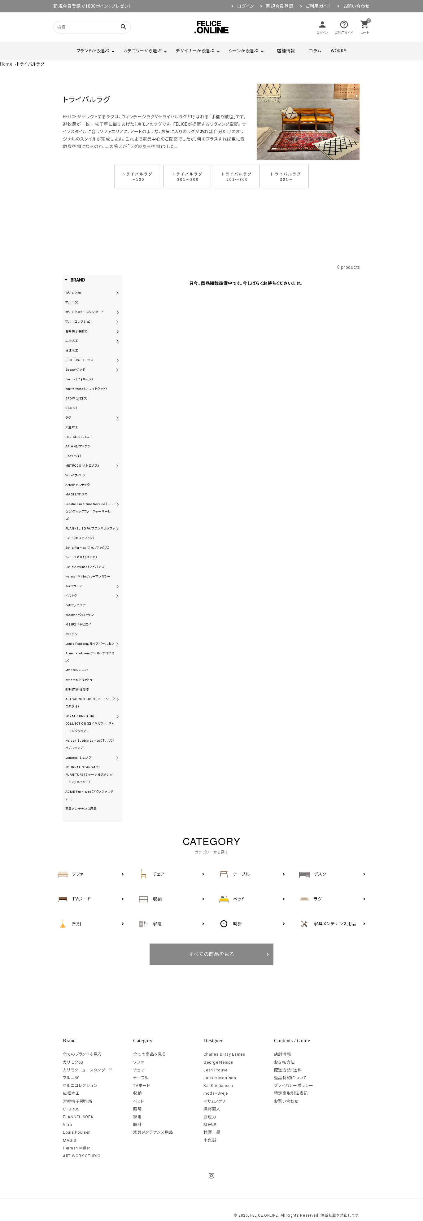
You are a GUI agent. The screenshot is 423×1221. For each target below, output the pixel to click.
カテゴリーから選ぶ (142, 50)
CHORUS (71, 1109)
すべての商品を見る (211, 954)
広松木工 (71, 1093)
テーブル (141, 1077)
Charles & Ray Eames (224, 1054)
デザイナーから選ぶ (195, 50)
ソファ (138, 1062)
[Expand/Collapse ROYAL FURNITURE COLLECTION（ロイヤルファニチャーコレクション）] (117, 716)
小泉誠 (209, 1140)
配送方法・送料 (288, 1070)
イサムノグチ (214, 1101)
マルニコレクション (80, 1085)
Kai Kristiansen (218, 1085)
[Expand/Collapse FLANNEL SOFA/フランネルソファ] (117, 528)
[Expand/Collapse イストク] (117, 596)
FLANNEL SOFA (78, 1116)
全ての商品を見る (149, 1054)
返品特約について (290, 1077)
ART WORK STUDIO (82, 1155)
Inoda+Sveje (215, 1093)
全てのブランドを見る (82, 1054)
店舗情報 (286, 50)
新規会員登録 (279, 6)
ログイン (245, 6)
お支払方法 (284, 1062)
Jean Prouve (215, 1070)
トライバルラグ (30, 64)
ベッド (138, 1101)
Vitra (67, 1124)
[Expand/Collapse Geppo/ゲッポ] (117, 369)
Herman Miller (76, 1148)
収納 (137, 1093)
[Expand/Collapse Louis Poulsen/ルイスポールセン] (117, 644)
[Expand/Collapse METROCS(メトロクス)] (117, 465)
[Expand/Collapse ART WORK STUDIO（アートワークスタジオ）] (117, 699)
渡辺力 (209, 1116)
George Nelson (218, 1062)
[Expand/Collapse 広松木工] (117, 341)
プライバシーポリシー (293, 1085)
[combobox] (84, 27)
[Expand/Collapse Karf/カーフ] (117, 586)
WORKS (339, 50)
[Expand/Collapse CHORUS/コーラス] (117, 360)
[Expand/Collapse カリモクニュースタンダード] (117, 312)
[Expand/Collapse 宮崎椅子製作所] (117, 331)
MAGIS (69, 1140)
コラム (315, 50)
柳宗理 (209, 1124)
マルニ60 (71, 1077)
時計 (137, 1124)
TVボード (141, 1085)
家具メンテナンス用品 (153, 1132)
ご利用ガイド (318, 6)
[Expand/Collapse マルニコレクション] (117, 321)
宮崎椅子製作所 (78, 1101)
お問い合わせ (356, 6)
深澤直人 (211, 1109)
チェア (139, 1070)
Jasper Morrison (219, 1077)
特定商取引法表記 (291, 1093)
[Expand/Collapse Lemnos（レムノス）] (117, 757)
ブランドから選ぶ (92, 50)
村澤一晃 (211, 1132)
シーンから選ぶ (243, 50)
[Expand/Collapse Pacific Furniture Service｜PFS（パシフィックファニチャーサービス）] (117, 504)
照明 (137, 1109)
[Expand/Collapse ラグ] (117, 417)
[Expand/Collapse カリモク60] (117, 293)
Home (6, 64)
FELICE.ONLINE (264, 1215)
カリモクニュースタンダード (88, 1070)
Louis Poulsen (77, 1132)
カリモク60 (73, 1062)
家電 (137, 1116)
